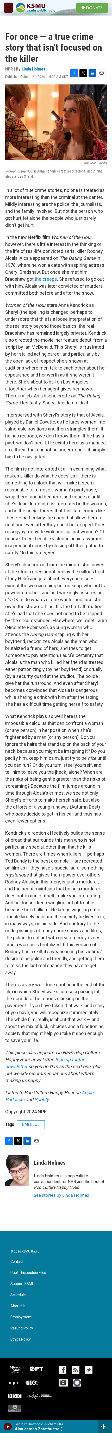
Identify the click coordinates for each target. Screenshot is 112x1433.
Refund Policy (21, 1328)
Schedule (18, 1295)
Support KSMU (22, 1284)
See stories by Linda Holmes (61, 1195)
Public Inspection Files (28, 1273)
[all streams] (105, 1426)
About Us (18, 1306)
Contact (16, 1262)
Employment (21, 1317)
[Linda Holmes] (17, 1170)
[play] (8, 1426)
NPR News (30, 1125)
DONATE (94, 7)
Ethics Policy (20, 1339)
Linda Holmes (33, 69)
